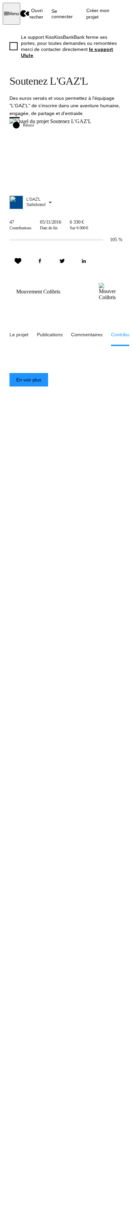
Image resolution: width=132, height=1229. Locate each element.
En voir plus (28, 379)
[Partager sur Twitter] (61, 261)
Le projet (18, 334)
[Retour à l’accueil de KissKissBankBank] (24, 13)
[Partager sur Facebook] (39, 261)
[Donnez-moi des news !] (17, 261)
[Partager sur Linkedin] (83, 261)
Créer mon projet (97, 13)
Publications (50, 334)
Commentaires (87, 334)
